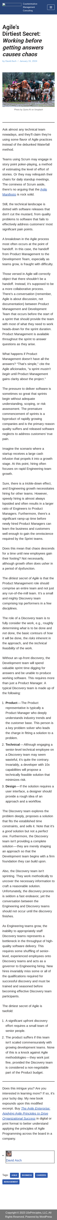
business (27, 1175)
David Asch (10, 61)
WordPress (45, 1216)
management (11, 1182)
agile (14, 1175)
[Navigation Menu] (51, 7)
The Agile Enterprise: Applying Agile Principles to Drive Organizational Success (26, 1113)
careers (41, 1175)
